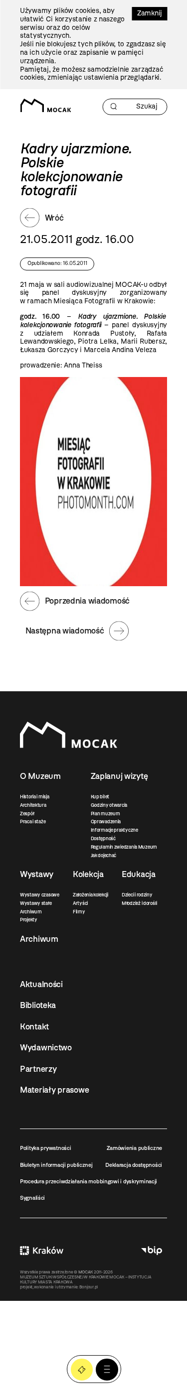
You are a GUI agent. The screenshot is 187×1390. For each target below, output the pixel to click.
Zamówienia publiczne (134, 1147)
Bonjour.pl (88, 1286)
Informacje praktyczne (114, 830)
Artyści (80, 903)
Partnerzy (38, 1069)
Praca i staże (32, 821)
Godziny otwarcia (109, 805)
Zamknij (149, 13)
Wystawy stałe (35, 903)
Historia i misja (34, 796)
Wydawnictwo (46, 1047)
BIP (151, 1251)
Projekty (28, 919)
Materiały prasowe (54, 1090)
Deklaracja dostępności (133, 1164)
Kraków (41, 1251)
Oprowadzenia (106, 821)
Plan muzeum (105, 813)
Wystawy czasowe (39, 894)
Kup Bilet (82, 1370)
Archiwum (31, 911)
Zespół (27, 813)
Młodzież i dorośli (139, 903)
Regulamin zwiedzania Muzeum (124, 847)
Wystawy (36, 874)
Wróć (54, 218)
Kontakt (34, 1026)
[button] (107, 1370)
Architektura (33, 805)
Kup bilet (100, 796)
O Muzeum (40, 776)
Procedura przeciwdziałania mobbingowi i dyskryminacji (88, 1181)
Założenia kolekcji (90, 894)
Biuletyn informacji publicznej (56, 1164)
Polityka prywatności (45, 1147)
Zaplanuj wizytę (119, 776)
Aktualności (41, 984)
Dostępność (103, 838)
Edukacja (139, 874)
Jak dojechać (104, 855)
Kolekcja (88, 874)
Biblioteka (38, 1005)
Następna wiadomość (64, 630)
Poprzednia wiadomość (87, 601)
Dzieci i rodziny (137, 894)
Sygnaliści (32, 1197)
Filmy (79, 911)
